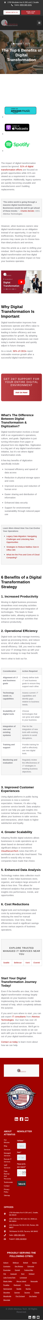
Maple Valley (7, 1281)
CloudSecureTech (9, 851)
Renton (27, 1285)
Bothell (25, 1263)
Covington (6, 1266)
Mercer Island (21, 1281)
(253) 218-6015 (21, 1239)
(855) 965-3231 (19, 1235)
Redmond (17, 1285)
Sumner (17, 1292)
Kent (28, 963)
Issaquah (13, 1274)
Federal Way (28, 1270)
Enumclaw (6, 1270)
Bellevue (18, 963)
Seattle (6, 963)
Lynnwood (23, 1277)
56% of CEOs (19, 351)
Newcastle (34, 1281)
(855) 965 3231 (26, 5)
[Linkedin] (16, 1119)
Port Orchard (20, 1296)
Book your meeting (30, 12)
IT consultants (19, 1016)
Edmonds (30, 1266)
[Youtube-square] (27, 1119)
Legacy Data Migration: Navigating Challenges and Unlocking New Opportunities (21, 539)
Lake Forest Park (9, 1277)
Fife (4, 1274)
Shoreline (6, 1292)
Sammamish (7, 1289)
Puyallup (6, 1285)
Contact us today (9, 1042)
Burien (34, 1263)
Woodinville (7, 1296)
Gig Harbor (33, 1296)
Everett (37, 963)
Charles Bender (27, 211)
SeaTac (28, 1289)
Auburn (5, 1263)
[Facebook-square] (21, 1119)
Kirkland (31, 1274)
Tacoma (27, 1292)
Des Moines (19, 1266)
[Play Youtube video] (21, 282)
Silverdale (6, 1300)
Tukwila (36, 1292)
